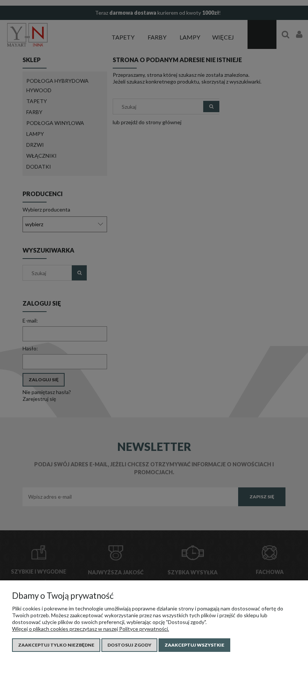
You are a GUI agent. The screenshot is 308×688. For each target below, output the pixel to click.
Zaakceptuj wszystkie (194, 645)
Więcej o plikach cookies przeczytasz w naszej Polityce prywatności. (90, 629)
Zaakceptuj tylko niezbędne (56, 645)
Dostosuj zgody (129, 645)
